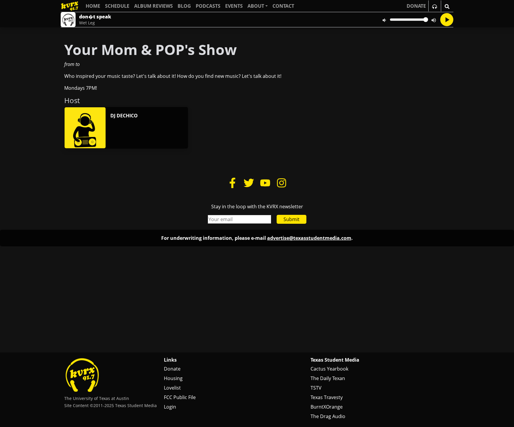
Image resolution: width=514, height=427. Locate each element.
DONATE (416, 6)
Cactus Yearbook (329, 368)
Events (234, 6)
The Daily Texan (328, 378)
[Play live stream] (446, 19)
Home (93, 6)
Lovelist (172, 388)
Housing (173, 378)
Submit (291, 219)
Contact (283, 6)
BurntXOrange (327, 407)
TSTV (316, 388)
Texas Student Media (335, 360)
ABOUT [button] (255, 6)
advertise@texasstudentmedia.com (309, 238)
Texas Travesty (327, 397)
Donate (172, 368)
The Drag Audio (328, 416)
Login (170, 407)
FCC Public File (180, 397)
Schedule (117, 6)
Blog (184, 6)
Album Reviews (153, 6)
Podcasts (208, 6)
